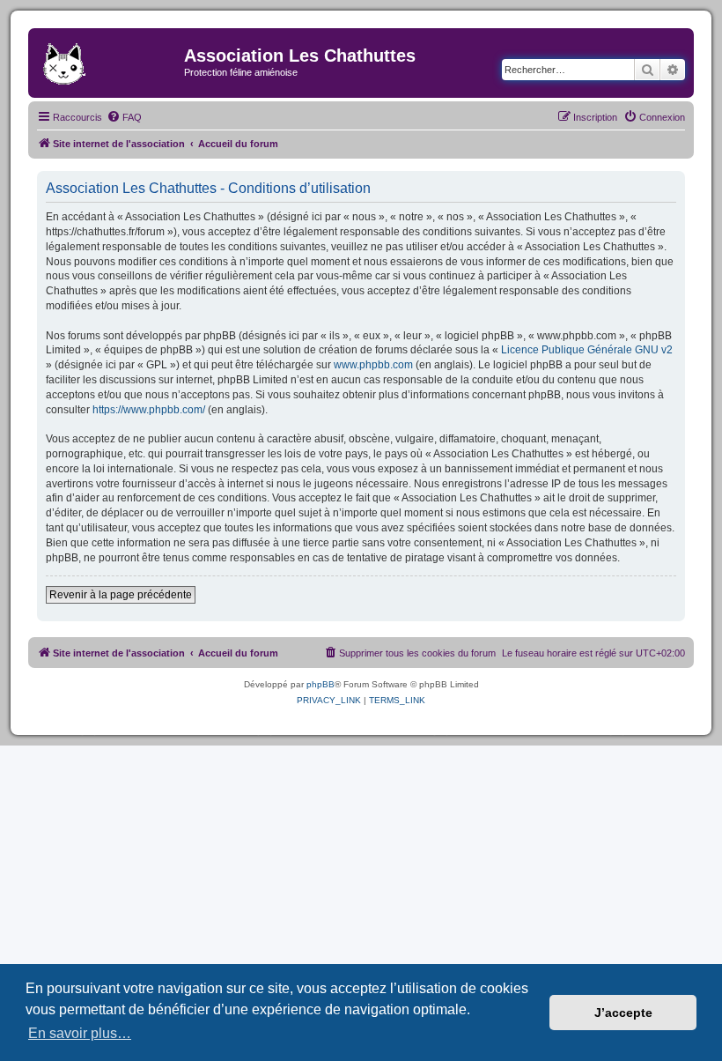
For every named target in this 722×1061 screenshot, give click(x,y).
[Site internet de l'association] (108, 61)
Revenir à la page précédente (120, 595)
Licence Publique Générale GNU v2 (587, 350)
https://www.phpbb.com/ (148, 410)
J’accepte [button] (623, 1012)
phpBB (320, 684)
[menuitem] (124, 117)
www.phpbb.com (373, 365)
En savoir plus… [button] (79, 1033)
